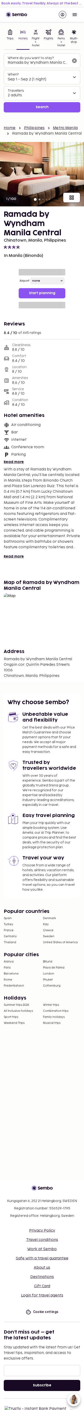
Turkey (8, 924)
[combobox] (38, 62)
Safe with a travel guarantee (42, 1258)
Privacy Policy (42, 1230)
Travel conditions (42, 1240)
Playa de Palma (53, 967)
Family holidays (54, 1017)
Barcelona (11, 973)
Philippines (34, 128)
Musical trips (51, 1023)
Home (10, 128)
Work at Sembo (42, 1249)
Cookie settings (46, 1312)
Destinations (42, 1277)
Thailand (10, 942)
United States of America (60, 942)
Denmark (49, 918)
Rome (8, 979)
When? (13, 74)
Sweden (48, 936)
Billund (47, 961)
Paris (7, 967)
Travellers (16, 91)
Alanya (9, 961)
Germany (10, 936)
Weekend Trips (14, 1023)
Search (42, 107)
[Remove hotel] (74, 60)
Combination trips (55, 1011)
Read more (14, 462)
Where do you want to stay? (31, 58)
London (48, 973)
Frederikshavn (14, 985)
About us (42, 1267)
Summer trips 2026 (16, 1005)
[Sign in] (62, 14)
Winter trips (51, 1005)
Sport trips (11, 1017)
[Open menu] (74, 14)
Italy (46, 924)
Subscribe (42, 1385)
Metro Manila (65, 128)
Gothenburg (51, 985)
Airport (24, 281)
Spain (8, 918)
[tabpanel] (42, 83)
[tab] (10, 39)
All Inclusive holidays (18, 1011)
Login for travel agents (42, 1295)
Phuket (48, 979)
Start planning (42, 293)
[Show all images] (71, 197)
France (9, 930)
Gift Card (42, 1286)
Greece (48, 930)
